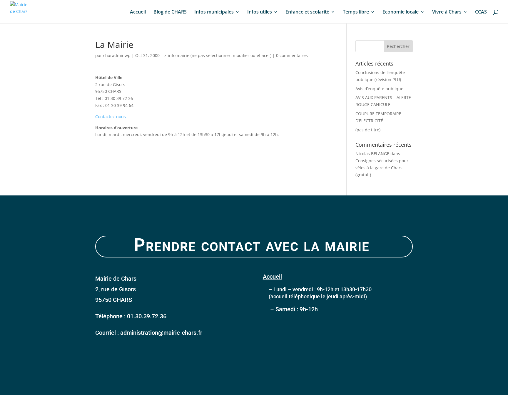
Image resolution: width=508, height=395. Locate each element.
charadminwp (117, 55)
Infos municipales (214, 12)
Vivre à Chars (447, 12)
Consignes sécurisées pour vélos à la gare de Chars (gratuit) (381, 168)
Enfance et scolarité (307, 12)
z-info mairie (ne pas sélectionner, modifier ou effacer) (217, 55)
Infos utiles (259, 12)
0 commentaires (292, 55)
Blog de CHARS (170, 12)
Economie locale (400, 12)
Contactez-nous (110, 116)
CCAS (481, 12)
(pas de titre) (367, 130)
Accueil (138, 12)
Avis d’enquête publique (379, 88)
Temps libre (356, 12)
